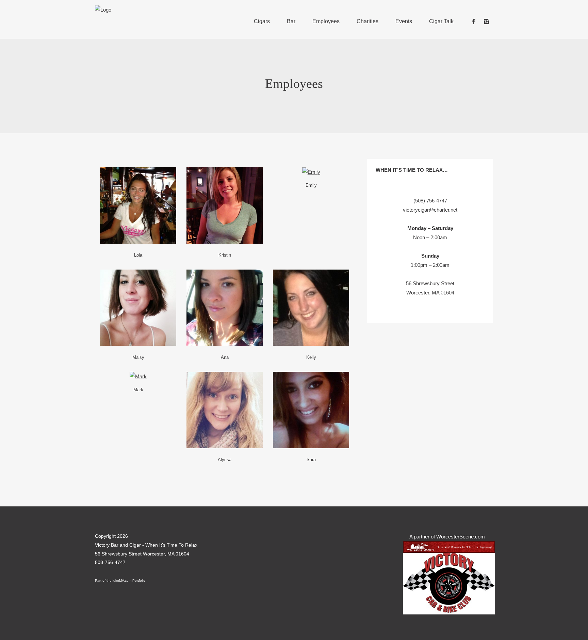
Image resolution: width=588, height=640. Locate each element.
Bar (291, 21)
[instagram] (487, 21)
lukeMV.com (122, 580)
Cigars (262, 21)
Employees (326, 21)
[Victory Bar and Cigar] (103, 9)
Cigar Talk (441, 21)
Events (403, 21)
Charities (367, 21)
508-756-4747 (110, 562)
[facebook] (474, 21)
